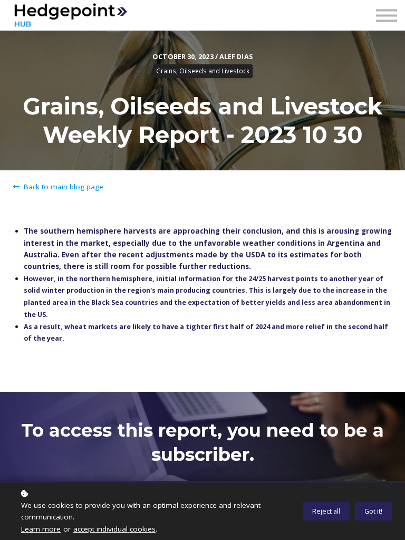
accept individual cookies (114, 529)
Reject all (326, 511)
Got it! (373, 511)
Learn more (41, 529)
